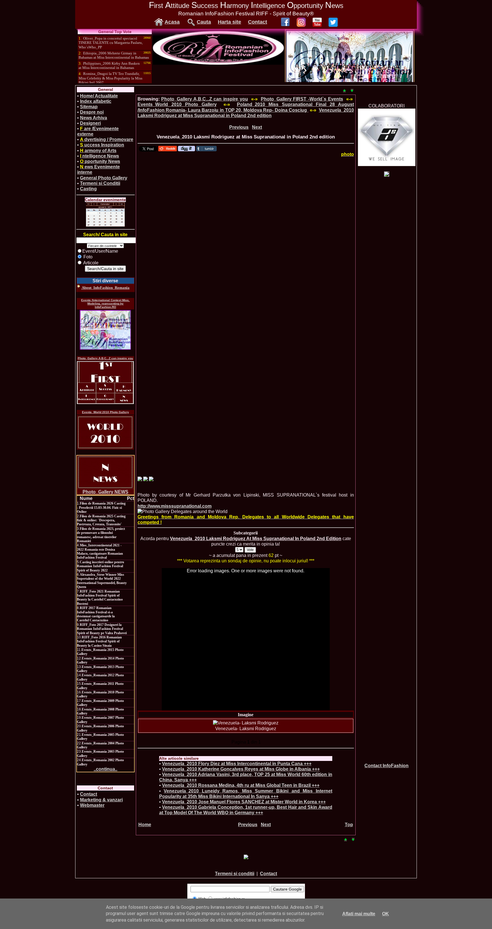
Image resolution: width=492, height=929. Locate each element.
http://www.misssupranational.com (175, 506)
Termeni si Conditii (100, 183)
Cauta (204, 22)
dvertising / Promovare (106, 139)
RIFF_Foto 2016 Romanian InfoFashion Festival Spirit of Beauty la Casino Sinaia (99, 641)
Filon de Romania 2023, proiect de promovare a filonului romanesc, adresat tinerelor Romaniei (101, 535)
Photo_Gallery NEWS (105, 491)
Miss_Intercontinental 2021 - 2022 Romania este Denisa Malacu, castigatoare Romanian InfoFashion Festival (100, 551)
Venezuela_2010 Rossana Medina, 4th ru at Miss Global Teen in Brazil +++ (240, 785)
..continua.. (105, 769)
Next (257, 127)
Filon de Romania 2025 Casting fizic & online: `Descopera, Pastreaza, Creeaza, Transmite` (101, 520)
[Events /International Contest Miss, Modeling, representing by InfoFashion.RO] (105, 330)
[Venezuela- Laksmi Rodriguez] (245, 723)
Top (349, 824)
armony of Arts (98, 150)
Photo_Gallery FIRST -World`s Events (302, 99)
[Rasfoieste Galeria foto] (218, 63)
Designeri (90, 123)
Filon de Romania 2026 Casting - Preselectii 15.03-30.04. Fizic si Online (101, 507)
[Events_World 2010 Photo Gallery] (105, 432)
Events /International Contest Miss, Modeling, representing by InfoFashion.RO (105, 304)
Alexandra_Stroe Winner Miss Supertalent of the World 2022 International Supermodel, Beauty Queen (102, 581)
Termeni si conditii (234, 873)
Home (144, 824)
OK (385, 913)
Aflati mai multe (358, 913)
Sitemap (89, 106)
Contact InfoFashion (386, 765)
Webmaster (92, 805)
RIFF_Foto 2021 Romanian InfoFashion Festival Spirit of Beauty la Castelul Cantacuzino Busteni (100, 597)
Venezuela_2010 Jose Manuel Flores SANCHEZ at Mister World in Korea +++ (244, 801)
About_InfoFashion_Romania (105, 287)
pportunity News (100, 161)
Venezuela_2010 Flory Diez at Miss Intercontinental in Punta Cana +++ (236, 763)
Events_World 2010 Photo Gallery (105, 412)
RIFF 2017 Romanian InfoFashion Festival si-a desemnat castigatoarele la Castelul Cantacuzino (96, 614)
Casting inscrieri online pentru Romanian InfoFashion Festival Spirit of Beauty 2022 (100, 566)
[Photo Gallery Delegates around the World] (182, 511)
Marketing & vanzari (101, 799)
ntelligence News (99, 156)
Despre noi (92, 112)
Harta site (229, 22)
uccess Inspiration (102, 144)
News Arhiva (93, 117)
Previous (239, 127)
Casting (88, 188)
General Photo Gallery (103, 177)
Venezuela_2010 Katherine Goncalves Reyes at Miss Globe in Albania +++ (241, 769)
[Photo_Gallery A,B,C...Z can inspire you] (105, 382)
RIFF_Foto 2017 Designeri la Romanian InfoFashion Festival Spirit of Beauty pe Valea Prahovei (102, 629)
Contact (257, 22)
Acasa (172, 22)
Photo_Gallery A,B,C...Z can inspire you (105, 358)
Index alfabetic (95, 101)
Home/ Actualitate (99, 95)
